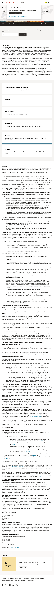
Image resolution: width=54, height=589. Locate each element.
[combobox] (30, 2)
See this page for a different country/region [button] (18, 16)
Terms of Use (12, 23)
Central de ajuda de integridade (20, 580)
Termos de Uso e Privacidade (15, 578)
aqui (40, 476)
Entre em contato (31, 580)
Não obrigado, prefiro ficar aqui (29, 13)
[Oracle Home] (9, 2)
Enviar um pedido (23, 567)
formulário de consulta (17, 466)
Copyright (19, 23)
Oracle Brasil (4, 7)
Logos (30, 23)
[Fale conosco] (51, 2)
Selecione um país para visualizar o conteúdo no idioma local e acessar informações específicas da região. (25, 30)
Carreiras (42, 578)
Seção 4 (42, 440)
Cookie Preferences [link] (25, 578)
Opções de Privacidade (35, 416)
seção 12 (34, 455)
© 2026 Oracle (4, 578)
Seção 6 (13, 444)
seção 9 (28, 451)
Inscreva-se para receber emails (7, 580)
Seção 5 (27, 447)
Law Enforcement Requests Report (41, 23)
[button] (2, 2)
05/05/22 (12, 547)
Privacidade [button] (4, 23)
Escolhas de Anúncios (35, 578)
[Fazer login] (49, 2)
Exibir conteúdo (23, 34)
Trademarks (25, 23)
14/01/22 (17, 547)
